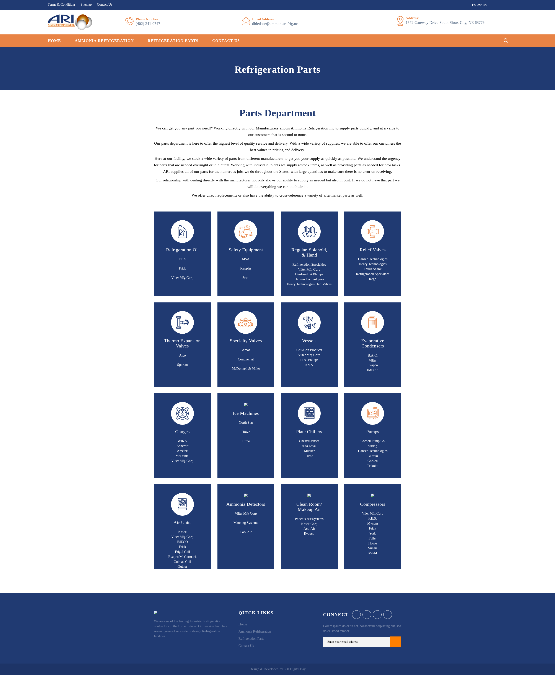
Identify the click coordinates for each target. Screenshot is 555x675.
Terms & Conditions (61, 4)
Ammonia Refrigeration (104, 41)
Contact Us (104, 4)
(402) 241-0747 (148, 21)
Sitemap (86, 4)
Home (54, 41)
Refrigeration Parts (173, 41)
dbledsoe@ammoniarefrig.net (275, 21)
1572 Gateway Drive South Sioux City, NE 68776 (445, 20)
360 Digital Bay (295, 669)
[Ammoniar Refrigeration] (70, 21)
